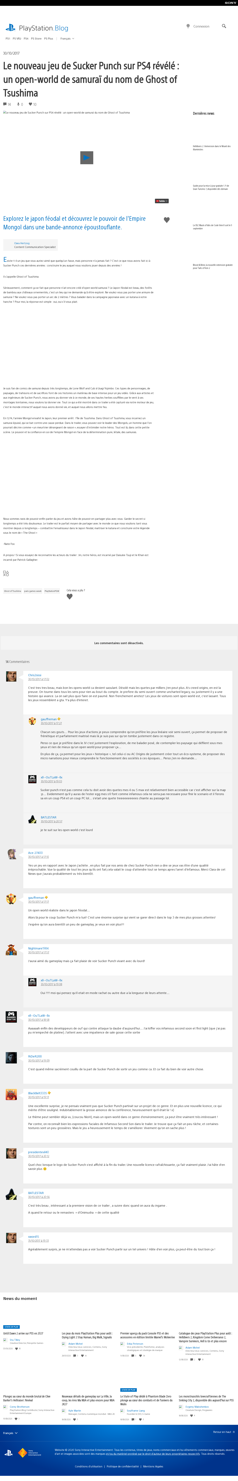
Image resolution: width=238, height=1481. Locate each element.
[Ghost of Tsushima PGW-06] (79, 323)
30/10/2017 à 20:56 (39, 1197)
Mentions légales (153, 1466)
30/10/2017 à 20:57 (51, 821)
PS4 (26, 38)
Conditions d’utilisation (88, 1466)
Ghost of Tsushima (12, 591)
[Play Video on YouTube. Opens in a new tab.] (162, 201)
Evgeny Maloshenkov (197, 1406)
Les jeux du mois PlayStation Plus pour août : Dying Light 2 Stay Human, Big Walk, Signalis (87, 1335)
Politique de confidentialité (123, 1466)
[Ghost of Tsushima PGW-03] (79, 453)
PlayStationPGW (52, 591)
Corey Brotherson (19, 1406)
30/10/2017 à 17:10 (38, 857)
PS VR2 (17, 38)
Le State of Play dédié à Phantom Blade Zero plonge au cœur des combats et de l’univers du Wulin (146, 1400)
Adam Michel (75, 1343)
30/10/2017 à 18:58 (38, 1020)
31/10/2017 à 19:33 (38, 1240)
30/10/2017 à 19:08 (51, 984)
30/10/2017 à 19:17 (38, 1097)
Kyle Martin (74, 1410)
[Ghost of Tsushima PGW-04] (79, 371)
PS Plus (48, 38)
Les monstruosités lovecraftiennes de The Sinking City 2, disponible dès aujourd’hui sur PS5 (206, 1398)
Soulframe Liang (136, 1410)
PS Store (36, 38)
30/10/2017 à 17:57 (38, 952)
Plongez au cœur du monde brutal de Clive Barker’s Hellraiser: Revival (26, 1398)
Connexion (201, 26)
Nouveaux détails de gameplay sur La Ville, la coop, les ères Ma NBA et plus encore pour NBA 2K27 (88, 1400)
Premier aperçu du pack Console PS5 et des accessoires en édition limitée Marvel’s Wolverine (147, 1335)
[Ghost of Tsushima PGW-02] (79, 477)
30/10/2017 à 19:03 (51, 781)
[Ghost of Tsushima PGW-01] (79, 502)
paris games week (32, 591)
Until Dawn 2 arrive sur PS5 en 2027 (23, 1333)
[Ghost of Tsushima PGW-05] (79, 347)
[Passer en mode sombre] (188, 26)
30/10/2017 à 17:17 (38, 901)
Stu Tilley (15, 1339)
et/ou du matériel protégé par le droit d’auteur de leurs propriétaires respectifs (153, 1453)
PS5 (8, 38)
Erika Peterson (135, 1343)
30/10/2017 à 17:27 (51, 723)
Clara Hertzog (21, 243)
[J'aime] (16, 1348)
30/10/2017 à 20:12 (38, 1156)
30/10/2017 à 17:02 (38, 679)
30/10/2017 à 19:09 (39, 1060)
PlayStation (43, 27)
